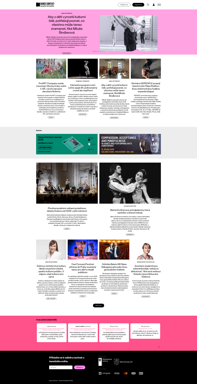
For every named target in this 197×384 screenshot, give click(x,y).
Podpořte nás (124, 4)
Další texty (99, 305)
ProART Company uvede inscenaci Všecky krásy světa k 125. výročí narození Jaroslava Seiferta (51, 87)
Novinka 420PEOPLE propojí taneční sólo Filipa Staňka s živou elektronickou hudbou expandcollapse (146, 87)
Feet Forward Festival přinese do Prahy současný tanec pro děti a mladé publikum (82, 268)
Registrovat (138, 4)
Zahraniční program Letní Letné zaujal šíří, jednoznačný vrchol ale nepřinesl (82, 88)
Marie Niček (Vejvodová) (146, 262)
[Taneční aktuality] (45, 5)
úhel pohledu (51, 298)
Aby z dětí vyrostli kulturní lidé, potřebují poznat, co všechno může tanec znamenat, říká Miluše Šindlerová (67, 25)
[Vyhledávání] (148, 5)
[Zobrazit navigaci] (159, 5)
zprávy (51, 117)
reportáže (82, 114)
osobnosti (130, 234)
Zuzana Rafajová (130, 206)
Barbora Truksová (82, 81)
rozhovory (66, 53)
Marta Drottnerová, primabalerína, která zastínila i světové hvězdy (130, 211)
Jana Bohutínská (51, 262)
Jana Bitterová (66, 13)
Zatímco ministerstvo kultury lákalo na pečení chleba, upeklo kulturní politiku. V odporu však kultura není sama (51, 271)
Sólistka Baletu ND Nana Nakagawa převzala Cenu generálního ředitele (114, 267)
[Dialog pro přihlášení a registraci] (154, 5)
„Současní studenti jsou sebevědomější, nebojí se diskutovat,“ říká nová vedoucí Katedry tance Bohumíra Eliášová (146, 271)
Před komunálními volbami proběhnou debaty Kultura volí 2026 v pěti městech (67, 209)
